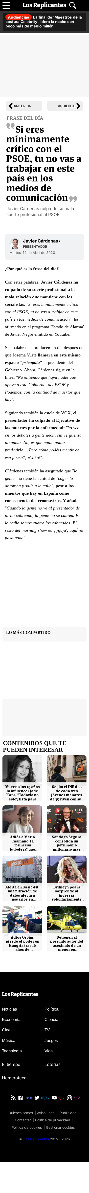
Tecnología (12, 1051)
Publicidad (68, 1113)
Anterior (22, 106)
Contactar (23, 1120)
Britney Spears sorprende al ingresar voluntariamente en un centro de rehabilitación (67, 893)
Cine (6, 1030)
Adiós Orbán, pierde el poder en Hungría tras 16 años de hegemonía (22, 943)
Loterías (52, 1064)
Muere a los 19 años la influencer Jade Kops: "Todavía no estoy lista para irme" (22, 793)
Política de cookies (27, 1127)
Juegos (51, 1040)
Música (8, 1040)
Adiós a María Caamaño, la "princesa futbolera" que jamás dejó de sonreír (22, 843)
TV (47, 1030)
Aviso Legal (46, 1113)
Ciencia (51, 1019)
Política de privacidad (52, 1120)
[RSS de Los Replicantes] (13, 1098)
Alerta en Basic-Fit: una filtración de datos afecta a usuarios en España (22, 893)
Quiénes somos (20, 1113)
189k (27, 1098)
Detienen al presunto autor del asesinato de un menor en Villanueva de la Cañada (66, 943)
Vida (48, 1051)
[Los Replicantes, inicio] (44, 5)
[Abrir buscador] (72, 5)
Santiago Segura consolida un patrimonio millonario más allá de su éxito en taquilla (67, 843)
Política (51, 1009)
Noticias (9, 1009)
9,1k (61, 1098)
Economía (11, 1019)
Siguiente (66, 106)
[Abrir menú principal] (6, 5)
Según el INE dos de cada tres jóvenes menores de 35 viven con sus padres (66, 793)
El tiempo (11, 1064)
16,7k (44, 1098)
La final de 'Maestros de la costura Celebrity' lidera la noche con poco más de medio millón (43, 21)
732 (76, 1098)
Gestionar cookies (60, 1127)
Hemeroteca (14, 1077)
